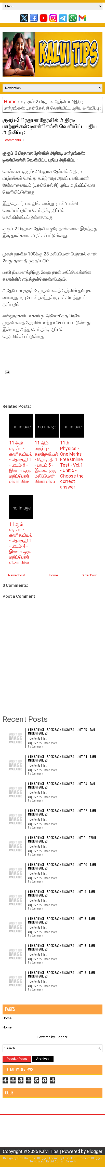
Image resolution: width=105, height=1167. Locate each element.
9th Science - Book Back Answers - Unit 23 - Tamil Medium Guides (62, 785)
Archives (42, 1059)
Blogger (61, 1037)
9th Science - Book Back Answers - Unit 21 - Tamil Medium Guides (62, 839)
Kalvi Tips (49, 1151)
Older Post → (91, 575)
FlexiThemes (26, 1158)
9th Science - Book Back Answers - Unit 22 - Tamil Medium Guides (62, 812)
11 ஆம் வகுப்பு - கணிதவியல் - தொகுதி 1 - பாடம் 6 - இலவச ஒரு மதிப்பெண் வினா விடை (21, 462)
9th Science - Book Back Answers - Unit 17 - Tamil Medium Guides (62, 947)
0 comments (12, 140)
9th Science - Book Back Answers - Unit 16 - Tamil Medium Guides (62, 974)
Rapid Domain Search (61, 1161)
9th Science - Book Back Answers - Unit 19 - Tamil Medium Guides (62, 893)
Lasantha (69, 1158)
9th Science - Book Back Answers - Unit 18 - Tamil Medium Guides (62, 920)
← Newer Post (14, 575)
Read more (50, 743)
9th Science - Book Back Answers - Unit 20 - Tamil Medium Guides (62, 866)
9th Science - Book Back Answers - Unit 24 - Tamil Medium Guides (62, 758)
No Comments (36, 746)
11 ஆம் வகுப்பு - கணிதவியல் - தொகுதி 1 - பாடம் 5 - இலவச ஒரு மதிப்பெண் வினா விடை (46, 462)
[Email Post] (6, 371)
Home (10, 101)
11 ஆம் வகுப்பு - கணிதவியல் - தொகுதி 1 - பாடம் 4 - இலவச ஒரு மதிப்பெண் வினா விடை (21, 543)
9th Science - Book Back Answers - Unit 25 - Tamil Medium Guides (62, 731)
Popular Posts (17, 1059)
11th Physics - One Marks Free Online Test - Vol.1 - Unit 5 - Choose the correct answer (72, 465)
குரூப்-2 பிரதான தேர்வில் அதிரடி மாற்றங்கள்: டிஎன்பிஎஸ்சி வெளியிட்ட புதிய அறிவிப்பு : (50, 125)
